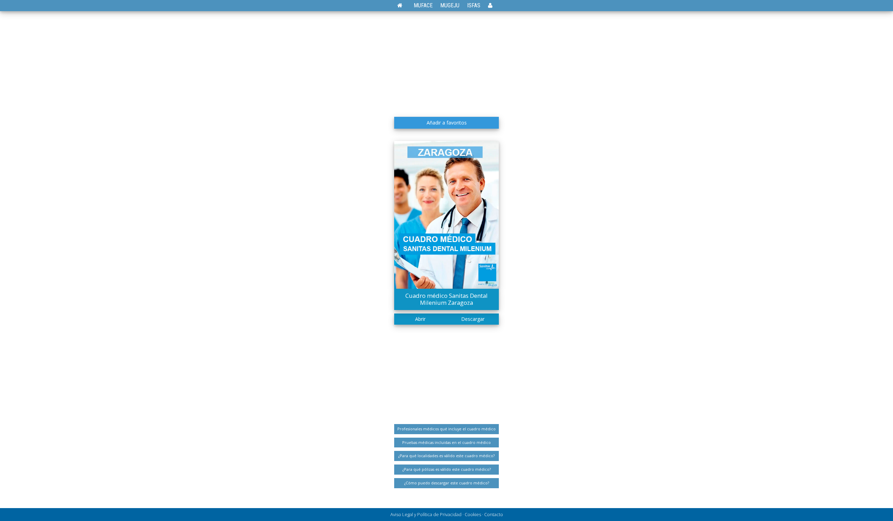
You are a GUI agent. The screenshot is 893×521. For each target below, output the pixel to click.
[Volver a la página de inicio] (403, 5)
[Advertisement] (446, 61)
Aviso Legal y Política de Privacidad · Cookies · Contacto (446, 514)
